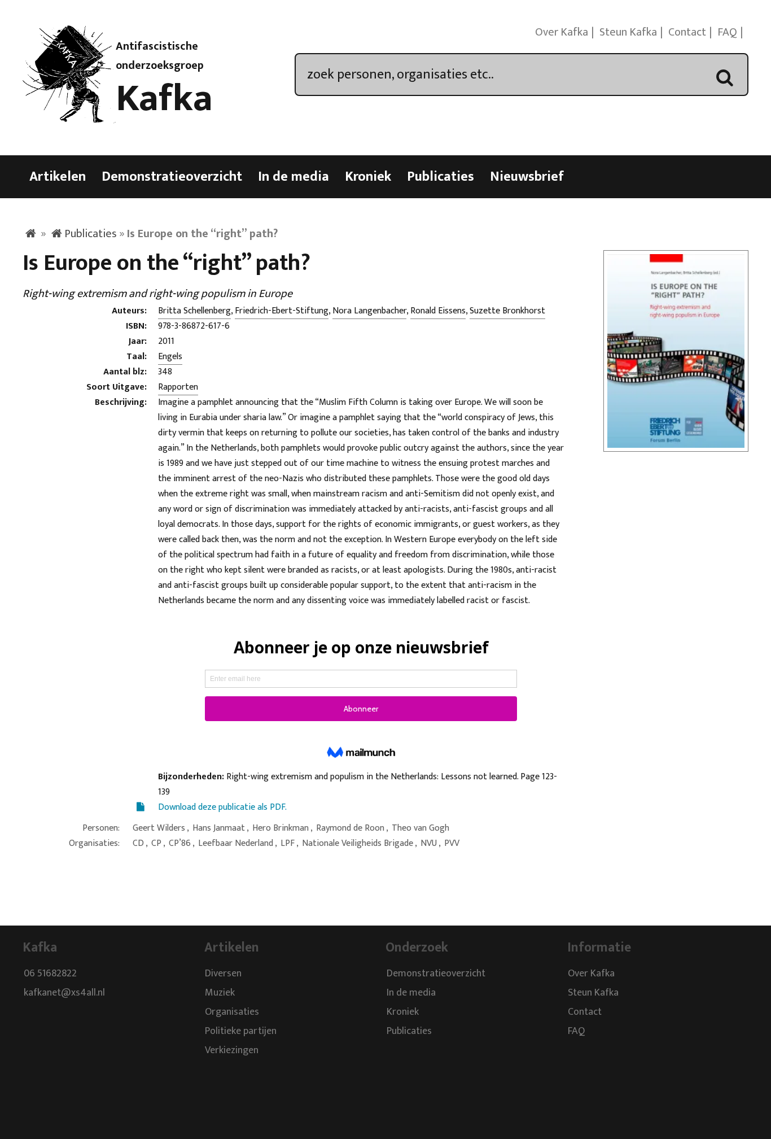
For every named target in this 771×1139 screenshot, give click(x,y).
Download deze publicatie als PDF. (222, 807)
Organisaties (232, 1012)
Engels (170, 356)
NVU (428, 843)
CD (138, 843)
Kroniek (368, 176)
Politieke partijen (241, 1031)
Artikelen (57, 176)
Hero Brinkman (280, 828)
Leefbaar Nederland (235, 843)
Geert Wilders (159, 828)
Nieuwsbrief (527, 176)
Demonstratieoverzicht (172, 176)
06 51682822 (50, 974)
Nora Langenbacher (369, 310)
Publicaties (440, 176)
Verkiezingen (232, 1050)
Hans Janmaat (218, 828)
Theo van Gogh (420, 828)
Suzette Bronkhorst (507, 310)
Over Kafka (561, 32)
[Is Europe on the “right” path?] (675, 444)
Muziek (220, 993)
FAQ (727, 32)
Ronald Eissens (438, 310)
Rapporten (178, 387)
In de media (293, 176)
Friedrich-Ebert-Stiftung (281, 310)
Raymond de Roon (350, 828)
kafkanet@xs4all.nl (64, 993)
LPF (288, 843)
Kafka (164, 98)
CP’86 (180, 843)
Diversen (223, 974)
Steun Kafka (628, 32)
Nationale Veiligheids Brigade (357, 843)
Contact (687, 32)
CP (156, 843)
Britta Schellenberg (194, 310)
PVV (451, 843)
